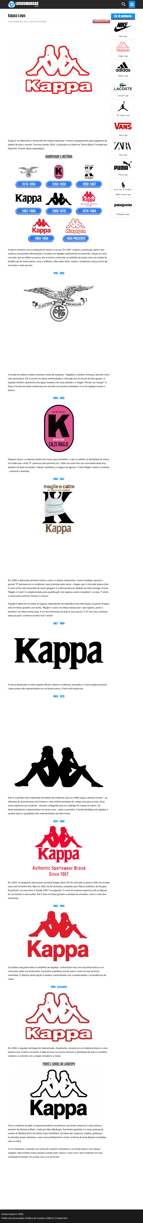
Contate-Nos (61, 1218)
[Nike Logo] (123, 27)
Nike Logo (123, 36)
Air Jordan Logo (123, 115)
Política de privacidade (12, 1218)
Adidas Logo (123, 76)
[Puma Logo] (123, 165)
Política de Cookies (35, 1218)
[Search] (124, 5)
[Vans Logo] (123, 126)
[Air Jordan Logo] (123, 106)
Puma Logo (123, 175)
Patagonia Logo (123, 214)
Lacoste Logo (123, 96)
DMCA (50, 1218)
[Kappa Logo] (123, 47)
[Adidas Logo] (123, 66)
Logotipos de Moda (38, 22)
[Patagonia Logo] (123, 205)
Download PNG (101, 21)
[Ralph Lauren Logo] (123, 185)
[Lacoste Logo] (123, 86)
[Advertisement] (59, 35)
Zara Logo (123, 155)
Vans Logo (123, 135)
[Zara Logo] (123, 145)
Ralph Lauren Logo (123, 194)
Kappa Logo (123, 56)
